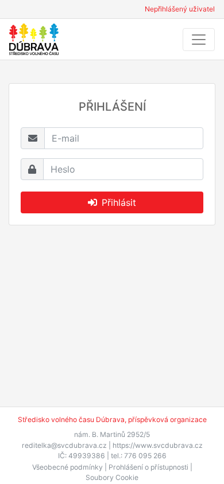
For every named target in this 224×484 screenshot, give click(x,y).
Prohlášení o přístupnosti (148, 467)
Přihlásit (119, 202)
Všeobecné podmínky (67, 467)
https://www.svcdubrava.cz (158, 445)
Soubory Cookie (112, 477)
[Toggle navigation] (199, 39)
